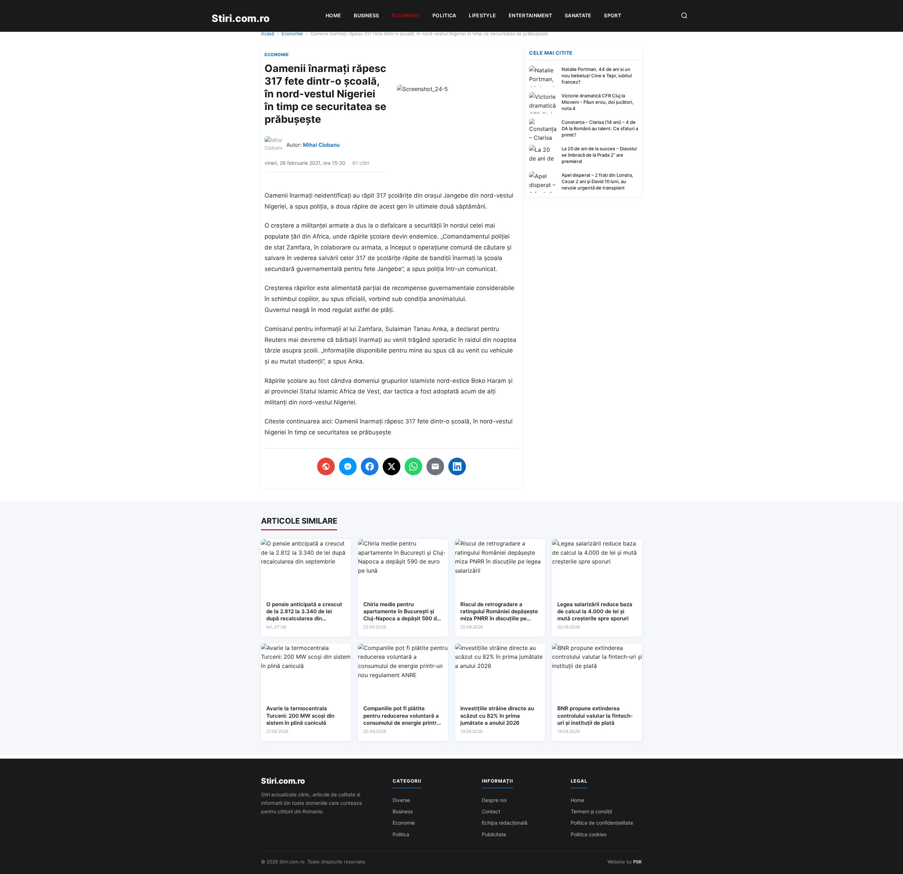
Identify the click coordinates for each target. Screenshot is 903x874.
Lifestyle (482, 15)
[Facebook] (369, 466)
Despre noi (494, 800)
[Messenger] (348, 466)
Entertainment (530, 15)
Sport (612, 15)
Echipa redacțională (504, 823)
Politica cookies (588, 834)
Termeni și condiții (591, 811)
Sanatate (578, 15)
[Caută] (684, 16)
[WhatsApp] (413, 466)
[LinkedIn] (457, 466)
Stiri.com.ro (283, 780)
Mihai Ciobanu (321, 144)
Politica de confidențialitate (602, 823)
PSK (637, 861)
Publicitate (494, 834)
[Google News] (326, 466)
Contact (491, 811)
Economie (406, 15)
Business (366, 15)
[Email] (435, 466)
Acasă (267, 33)
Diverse (401, 800)
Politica (444, 15)
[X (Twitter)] (391, 466)
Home (333, 15)
